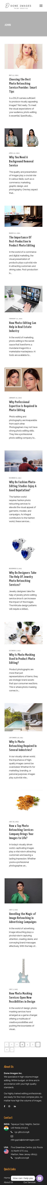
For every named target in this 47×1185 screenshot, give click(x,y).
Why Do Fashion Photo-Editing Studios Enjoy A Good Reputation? (22, 486)
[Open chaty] (39, 1178)
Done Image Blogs (33, 1178)
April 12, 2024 (14, 153)
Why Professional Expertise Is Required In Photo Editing (23, 406)
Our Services (30, 1182)
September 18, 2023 (16, 737)
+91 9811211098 (21, 1132)
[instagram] (10, 1106)
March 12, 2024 (14, 233)
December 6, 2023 (15, 478)
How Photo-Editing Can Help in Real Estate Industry (22, 327)
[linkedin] (16, 1106)
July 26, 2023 (14, 821)
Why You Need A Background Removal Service (21, 161)
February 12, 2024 (15, 318)
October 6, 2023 (15, 650)
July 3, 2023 (13, 989)
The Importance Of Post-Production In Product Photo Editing (22, 241)
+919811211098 (21, 1158)
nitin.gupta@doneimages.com (25, 1140)
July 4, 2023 (13, 910)
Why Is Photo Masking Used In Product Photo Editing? (22, 658)
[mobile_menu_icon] (41, 6)
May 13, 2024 (13, 75)
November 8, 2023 (15, 568)
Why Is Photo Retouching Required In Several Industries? (23, 745)
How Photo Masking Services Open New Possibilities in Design (22, 997)
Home (7, 1178)
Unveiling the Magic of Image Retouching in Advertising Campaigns (23, 918)
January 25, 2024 (15, 398)
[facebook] (6, 1106)
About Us (8, 1182)
